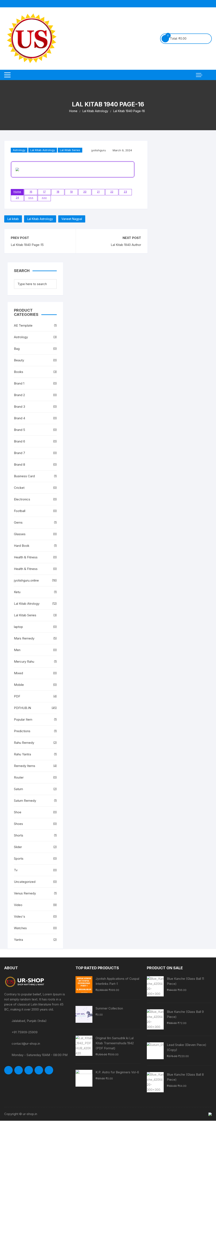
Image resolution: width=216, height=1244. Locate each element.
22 (111, 191)
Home (17, 191)
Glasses (20, 534)
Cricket (19, 488)
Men (17, 650)
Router (19, 777)
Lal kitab (13, 219)
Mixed (18, 673)
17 (44, 191)
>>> (44, 197)
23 (125, 191)
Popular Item (23, 719)
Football (19, 511)
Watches (20, 928)
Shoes (18, 824)
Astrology (19, 150)
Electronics (22, 499)
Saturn (18, 789)
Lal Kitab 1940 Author (126, 245)
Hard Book (21, 546)
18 (58, 191)
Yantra (18, 940)
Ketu (17, 592)
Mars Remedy (24, 638)
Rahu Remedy (24, 743)
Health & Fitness (26, 557)
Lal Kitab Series (70, 150)
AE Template (23, 325)
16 (31, 191)
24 (17, 197)
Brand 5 (19, 430)
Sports (18, 859)
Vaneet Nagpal (71, 219)
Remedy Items (24, 766)
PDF (17, 696)
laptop (18, 627)
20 (84, 191)
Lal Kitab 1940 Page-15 (27, 245)
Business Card (24, 476)
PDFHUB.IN (22, 708)
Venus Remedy (25, 893)
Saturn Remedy (25, 801)
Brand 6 (19, 441)
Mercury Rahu (24, 662)
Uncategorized (24, 882)
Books (18, 372)
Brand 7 (19, 453)
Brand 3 (19, 407)
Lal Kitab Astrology (42, 150)
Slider (18, 847)
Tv (16, 870)
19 (71, 191)
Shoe (17, 812)
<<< (30, 197)
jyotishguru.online (26, 580)
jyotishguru (98, 150)
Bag (17, 349)
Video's (19, 916)
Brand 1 (19, 383)
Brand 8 (19, 464)
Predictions (22, 731)
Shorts (18, 835)
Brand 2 (19, 395)
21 (98, 191)
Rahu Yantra (22, 754)
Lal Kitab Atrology (26, 604)
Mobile (19, 685)
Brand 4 (19, 418)
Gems (18, 522)
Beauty (19, 360)
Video (18, 905)
